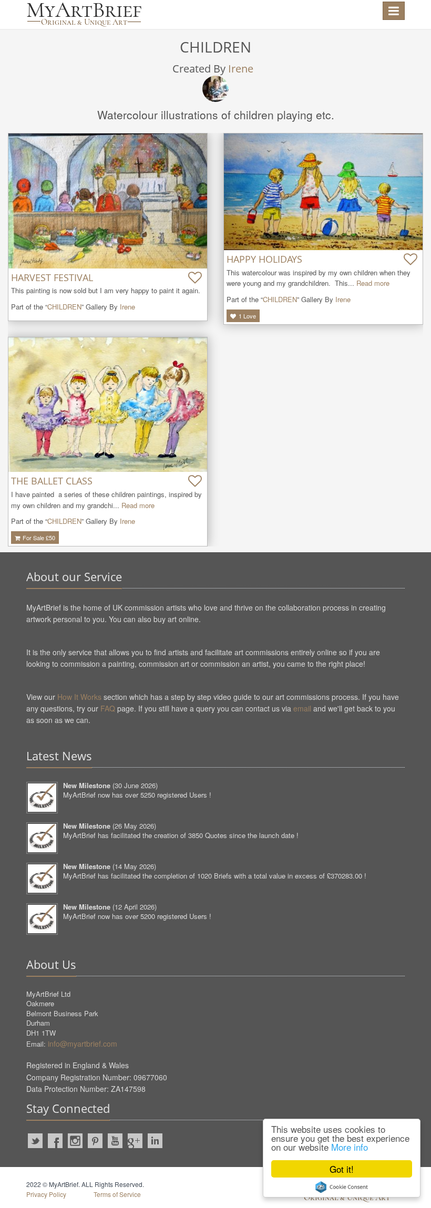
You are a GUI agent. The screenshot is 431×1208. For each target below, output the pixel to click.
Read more (372, 283)
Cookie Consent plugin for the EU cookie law (341, 1187)
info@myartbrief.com (82, 1043)
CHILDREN (64, 307)
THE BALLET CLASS (52, 480)
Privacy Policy (46, 1194)
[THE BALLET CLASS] (107, 404)
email (302, 708)
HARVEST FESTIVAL (52, 277)
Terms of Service (117, 1194)
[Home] (84, 14)
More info (349, 1146)
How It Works (79, 696)
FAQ (107, 708)
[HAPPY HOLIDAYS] (323, 191)
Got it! (342, 1168)
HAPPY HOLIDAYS (264, 259)
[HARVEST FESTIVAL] (107, 200)
